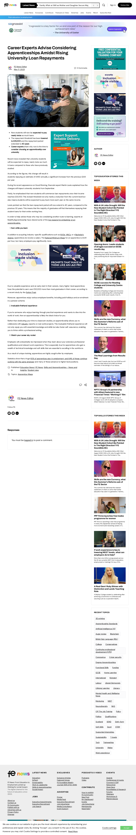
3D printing (100, 618)
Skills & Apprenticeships (42, 787)
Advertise (74, 13)
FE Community (13, 805)
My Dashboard (87, 799)
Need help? (86, 809)
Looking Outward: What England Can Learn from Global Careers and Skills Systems (65, 5)
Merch (95, 13)
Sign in (113, 5)
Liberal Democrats (112, 683)
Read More (73, 831)
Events (88, 13)
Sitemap (11, 814)
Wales (109, 747)
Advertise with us (14, 810)
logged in (28, 440)
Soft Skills (99, 727)
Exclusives (39, 13)
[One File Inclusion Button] (27, 269)
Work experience (103, 753)
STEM (117, 727)
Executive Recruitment (41, 804)
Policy (118, 711)
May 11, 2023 (19, 69)
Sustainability (101, 737)
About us (11, 800)
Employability (37, 782)
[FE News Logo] (10, 4)
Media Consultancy (64, 806)
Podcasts (85, 778)
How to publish (88, 792)
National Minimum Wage (55, 238)
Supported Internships (105, 732)
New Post (85, 797)
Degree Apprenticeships (106, 662)
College (99, 644)
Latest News (28, 13)
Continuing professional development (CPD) (105, 650)
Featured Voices (63, 780)
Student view (33, 370)
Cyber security (115, 657)
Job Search (36, 806)
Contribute (49, 13)
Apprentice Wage (25, 374)
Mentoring (100, 701)
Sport (109, 727)
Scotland (99, 721)
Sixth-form (119, 721)
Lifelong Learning (103, 688)
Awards (109, 778)
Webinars (110, 794)
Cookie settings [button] (109, 827)
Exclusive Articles (64, 778)
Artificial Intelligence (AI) (105, 629)
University (100, 747)
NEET (110, 701)
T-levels (113, 737)
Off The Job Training (104, 711)
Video (84, 780)
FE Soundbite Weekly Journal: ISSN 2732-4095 (67, 783)
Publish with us (13, 807)
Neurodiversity (102, 706)
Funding (115, 667)
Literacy (116, 688)
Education (36, 778)
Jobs (82, 13)
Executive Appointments (42, 802)
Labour (98, 683)
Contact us (12, 803)
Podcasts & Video (62, 13)
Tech (98, 742)
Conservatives (111, 644)
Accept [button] (126, 828)
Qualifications (110, 716)
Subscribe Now (105, 13)
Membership (87, 806)
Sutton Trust (31, 292)
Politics (98, 716)
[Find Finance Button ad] (110, 126)
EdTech (35, 780)
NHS (113, 706)
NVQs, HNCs (65, 234)
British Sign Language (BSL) (107, 639)
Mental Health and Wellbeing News (108, 694)
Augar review (101, 634)
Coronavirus (100, 657)
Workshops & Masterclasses (112, 797)
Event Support (62, 809)
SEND (109, 721)
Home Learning (110, 672)
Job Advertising (63, 804)
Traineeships (108, 742)
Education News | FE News (31, 367)
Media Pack (61, 799)
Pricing (59, 797)
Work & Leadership (39, 785)
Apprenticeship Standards (106, 623)
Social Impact (37, 789)
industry (24, 324)
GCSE (98, 672)
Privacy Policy (13, 812)
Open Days (110, 787)
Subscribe (125, 5)
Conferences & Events (115, 780)
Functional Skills (102, 667)
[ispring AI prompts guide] (68, 269)
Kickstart (113, 678)
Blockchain (114, 634)
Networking (110, 785)
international (101, 678)
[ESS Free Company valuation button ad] (110, 58)
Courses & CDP (112, 782)
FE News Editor (20, 66)
